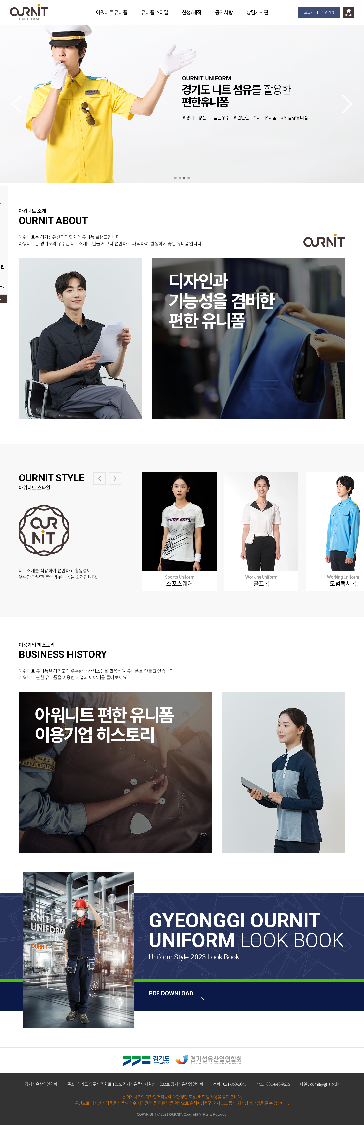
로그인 (308, 12)
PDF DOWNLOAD (171, 993)
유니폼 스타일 (154, 12)
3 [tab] (184, 178)
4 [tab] (188, 178)
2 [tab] (180, 178)
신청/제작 (191, 12)
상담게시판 (257, 12)
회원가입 (327, 12)
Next (347, 104)
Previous (16, 104)
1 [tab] (175, 178)
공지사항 (224, 12)
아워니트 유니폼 (111, 12)
